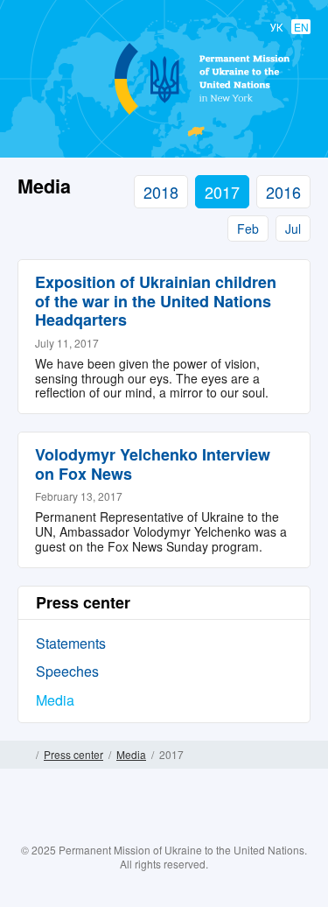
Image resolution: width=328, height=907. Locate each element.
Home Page (24, 755)
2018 (160, 191)
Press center (73, 754)
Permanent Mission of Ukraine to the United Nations (161, 114)
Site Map (304, 755)
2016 (283, 191)
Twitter (147, 831)
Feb (248, 228)
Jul (293, 228)
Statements (71, 643)
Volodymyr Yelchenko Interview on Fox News (152, 464)
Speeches (67, 671)
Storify (215, 831)
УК (276, 26)
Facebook (113, 831)
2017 (222, 191)
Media (55, 700)
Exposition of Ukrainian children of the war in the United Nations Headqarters (155, 301)
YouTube (181, 831)
